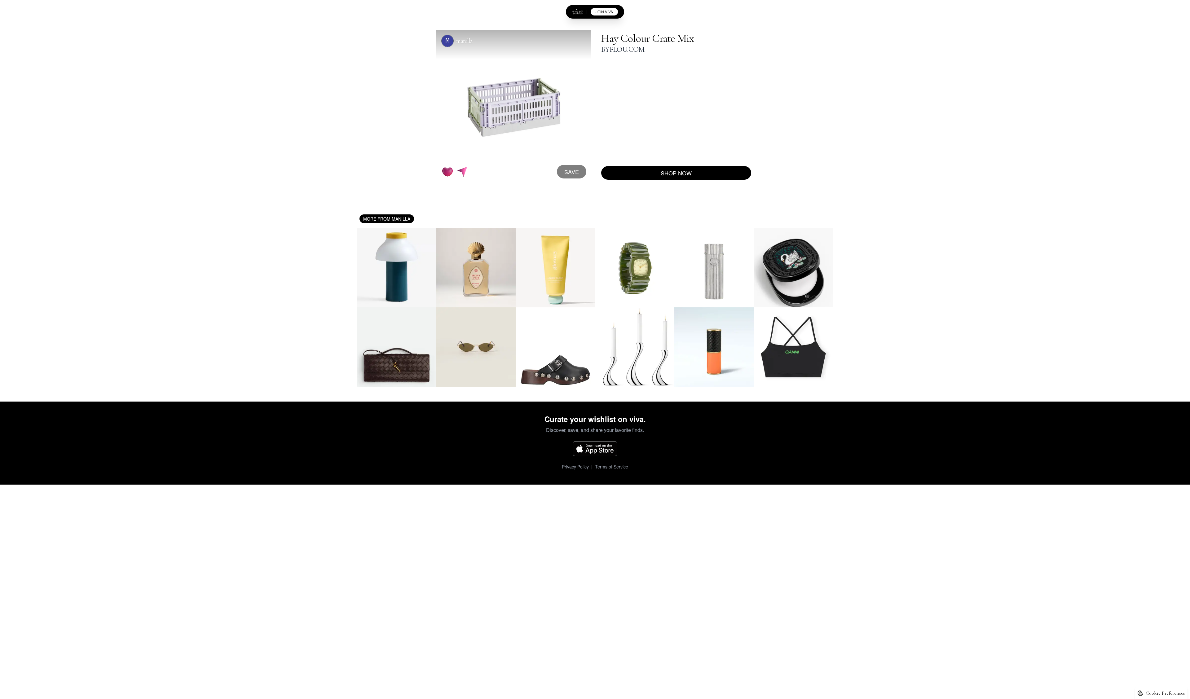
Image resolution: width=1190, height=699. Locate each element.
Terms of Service (611, 467)
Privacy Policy (575, 467)
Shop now (676, 173)
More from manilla (386, 219)
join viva (604, 11)
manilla (464, 41)
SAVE (571, 172)
